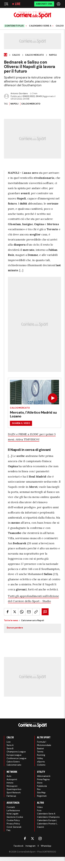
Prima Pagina (43, 779)
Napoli (53, 55)
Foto (39, 810)
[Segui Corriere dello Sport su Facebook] (25, 838)
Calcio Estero (13, 761)
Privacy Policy (13, 823)
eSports (41, 761)
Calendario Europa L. (47, 820)
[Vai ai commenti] (45, 611)
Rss (39, 789)
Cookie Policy (13, 820)
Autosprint (12, 779)
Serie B (10, 748)
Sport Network (14, 792)
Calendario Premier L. (47, 823)
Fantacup (11, 796)
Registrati (42, 796)
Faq (8, 830)
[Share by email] (28, 611)
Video (40, 807)
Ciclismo (41, 765)
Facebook (19, 846)
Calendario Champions (48, 817)
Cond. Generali (14, 827)
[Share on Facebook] (7, 611)
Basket (40, 748)
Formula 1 (41, 742)
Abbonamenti (43, 776)
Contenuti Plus (14, 25)
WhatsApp (46, 846)
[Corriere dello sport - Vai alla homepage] (32, 15)
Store (39, 782)
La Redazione (13, 810)
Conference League (16, 758)
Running (41, 755)
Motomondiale (44, 745)
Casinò (40, 827)
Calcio (60, 26)
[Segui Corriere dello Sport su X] (32, 838)
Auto (9, 776)
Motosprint (12, 786)
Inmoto (10, 782)
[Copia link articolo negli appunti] (35, 611)
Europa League (14, 755)
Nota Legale (12, 813)
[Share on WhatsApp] (21, 611)
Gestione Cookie (15, 817)
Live (17, 4)
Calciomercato (30, 103)
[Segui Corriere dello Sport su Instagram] (40, 838)
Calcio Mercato (34, 55)
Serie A (10, 745)
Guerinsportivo (14, 789)
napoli (14, 103)
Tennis (40, 751)
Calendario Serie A (40, 26)
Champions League (16, 751)
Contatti (11, 807)
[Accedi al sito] (59, 4)
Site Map (41, 792)
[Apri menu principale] (6, 4)
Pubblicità (42, 786)
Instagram (30, 846)
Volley (40, 758)
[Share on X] (14, 611)
